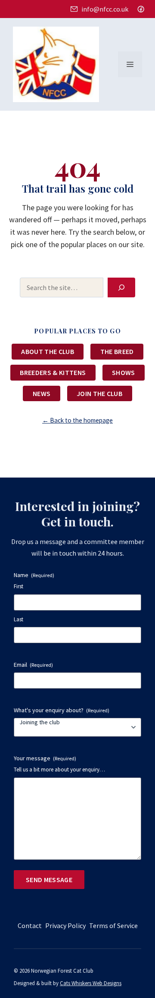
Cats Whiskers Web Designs (90, 983)
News (41, 393)
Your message (45, 758)
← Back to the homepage (77, 420)
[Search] (121, 287)
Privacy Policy (65, 925)
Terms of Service (113, 925)
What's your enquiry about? (61, 710)
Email (33, 664)
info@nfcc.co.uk (104, 9)
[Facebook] (141, 9)
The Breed (117, 351)
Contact (30, 925)
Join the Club (99, 393)
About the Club (47, 351)
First (18, 586)
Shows (123, 372)
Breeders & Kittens (53, 372)
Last (18, 619)
